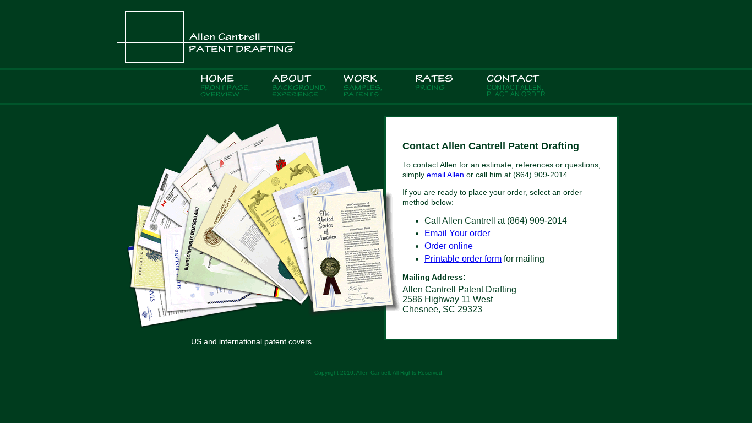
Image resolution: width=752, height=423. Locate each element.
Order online (448, 246)
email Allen (445, 174)
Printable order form (463, 258)
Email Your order (457, 233)
